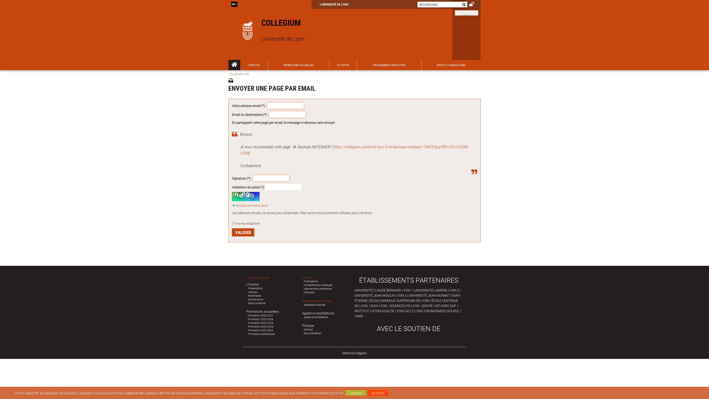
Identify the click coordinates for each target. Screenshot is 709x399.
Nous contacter (257, 303)
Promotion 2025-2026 (260, 319)
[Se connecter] (474, 5)
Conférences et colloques (318, 285)
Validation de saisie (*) (248, 187)
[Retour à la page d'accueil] (270, 30)
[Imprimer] (232, 81)
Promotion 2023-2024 (260, 326)
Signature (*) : (242, 178)
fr (233, 4)
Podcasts (309, 292)
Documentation (312, 333)
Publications (311, 281)
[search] (442, 4)
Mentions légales (354, 353)
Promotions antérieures (261, 334)
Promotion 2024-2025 (260, 323)
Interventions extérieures (318, 288)
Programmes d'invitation (316, 301)
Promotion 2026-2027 (260, 315)
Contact (308, 329)
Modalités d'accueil (314, 304)
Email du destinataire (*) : (250, 114)
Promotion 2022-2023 (260, 330)
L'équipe (252, 292)
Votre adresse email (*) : (249, 105)
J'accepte (356, 393)
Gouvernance (255, 299)
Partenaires (254, 295)
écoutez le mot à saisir (252, 205)
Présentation (255, 288)
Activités (307, 277)
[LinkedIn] (466, 12)
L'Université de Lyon (334, 4)
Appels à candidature (316, 317)
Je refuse (378, 393)
